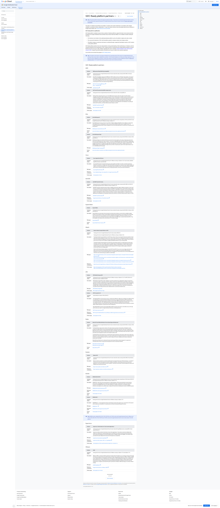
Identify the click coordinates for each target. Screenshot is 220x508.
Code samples (121, 497)
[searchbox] (7, 11)
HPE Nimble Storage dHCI (97, 288)
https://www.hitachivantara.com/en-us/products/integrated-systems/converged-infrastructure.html (112, 260)
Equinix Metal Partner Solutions (98, 222)
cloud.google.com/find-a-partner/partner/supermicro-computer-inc (105, 443)
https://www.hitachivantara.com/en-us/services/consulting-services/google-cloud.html (109, 268)
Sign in (217, 1)
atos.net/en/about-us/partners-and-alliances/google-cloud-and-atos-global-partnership (108, 131)
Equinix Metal (95, 220)
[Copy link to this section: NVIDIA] (90, 373)
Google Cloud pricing (20, 495)
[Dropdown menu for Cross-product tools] (35, 1)
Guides (8, 7)
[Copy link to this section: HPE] (89, 272)
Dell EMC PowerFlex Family (98, 105)
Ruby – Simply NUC (96, 85)
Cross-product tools (30, 1)
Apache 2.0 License (86, 484)
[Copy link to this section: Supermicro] (93, 423)
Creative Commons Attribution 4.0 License (114, 483)
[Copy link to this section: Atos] (89, 114)
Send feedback (130, 16)
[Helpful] (132, 13)
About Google (19, 505)
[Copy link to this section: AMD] (89, 68)
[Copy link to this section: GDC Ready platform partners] (105, 65)
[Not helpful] (133, 13)
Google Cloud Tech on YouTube (174, 500)
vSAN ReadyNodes (96, 465)
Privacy (24, 505)
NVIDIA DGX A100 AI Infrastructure (99, 388)
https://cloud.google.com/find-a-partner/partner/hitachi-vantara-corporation (107, 267)
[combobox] (192, 1)
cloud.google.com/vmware (98, 470)
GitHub (119, 493)
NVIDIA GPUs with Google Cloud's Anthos (100, 390)
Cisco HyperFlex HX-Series (98, 169)
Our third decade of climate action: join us (47, 505)
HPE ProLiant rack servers (97, 310)
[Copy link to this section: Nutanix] (90, 352)
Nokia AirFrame (95, 347)
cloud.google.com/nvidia (97, 393)
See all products (20, 493)
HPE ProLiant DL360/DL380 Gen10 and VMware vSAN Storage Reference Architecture (108, 312)
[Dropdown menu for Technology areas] (23, 1)
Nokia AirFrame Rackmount (98, 343)
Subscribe (207, 505)
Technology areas (18, 1)
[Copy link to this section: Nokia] (90, 319)
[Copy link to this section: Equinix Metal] (93, 204)
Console (201, 1)
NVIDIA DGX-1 (95, 406)
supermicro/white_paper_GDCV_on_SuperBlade (102, 440)
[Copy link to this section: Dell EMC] (91, 179)
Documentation (91, 13)
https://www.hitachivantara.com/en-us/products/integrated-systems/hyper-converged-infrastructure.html (113, 261)
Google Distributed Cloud (10, 5)
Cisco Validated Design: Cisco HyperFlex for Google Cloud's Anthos (105, 172)
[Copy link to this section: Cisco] (90, 155)
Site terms (28, 505)
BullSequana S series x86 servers (98, 128)
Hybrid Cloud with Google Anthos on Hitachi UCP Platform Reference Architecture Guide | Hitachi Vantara (112, 264)
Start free (215, 4)
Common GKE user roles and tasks (103, 28)
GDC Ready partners (107, 52)
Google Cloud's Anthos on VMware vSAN (100, 467)
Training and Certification (122, 500)
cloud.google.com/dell (97, 110)
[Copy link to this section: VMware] (91, 447)
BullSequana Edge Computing (98, 148)
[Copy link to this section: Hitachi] (90, 227)
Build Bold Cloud (96, 87)
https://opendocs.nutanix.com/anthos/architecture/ (102, 369)
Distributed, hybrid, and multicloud (101, 13)
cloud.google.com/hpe (97, 315)
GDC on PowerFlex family (97, 107)
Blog (170, 493)
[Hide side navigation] (14, 506)
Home (87, 13)
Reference (14, 7)
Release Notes (70, 497)
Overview (3, 7)
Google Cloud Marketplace (21, 497)
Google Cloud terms (34, 505)
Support (69, 495)
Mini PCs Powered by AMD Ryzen (99, 83)
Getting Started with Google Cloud (124, 495)
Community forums (71, 493)
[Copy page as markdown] (119, 16)
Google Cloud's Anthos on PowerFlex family (101, 198)
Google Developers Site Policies (101, 484)
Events (170, 495)
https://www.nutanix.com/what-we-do (100, 366)
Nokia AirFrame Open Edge (97, 345)
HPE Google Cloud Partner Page (98, 290)
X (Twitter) (171, 497)
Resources (20, 7)
